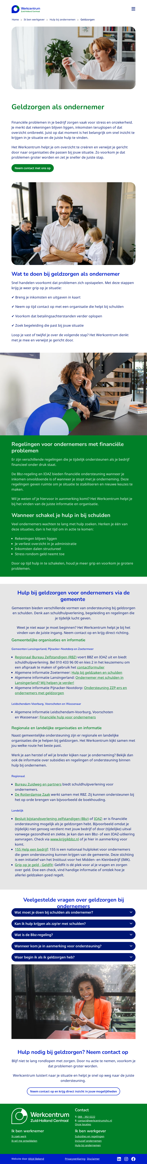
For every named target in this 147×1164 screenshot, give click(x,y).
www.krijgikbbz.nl (64, 839)
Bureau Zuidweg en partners (38, 784)
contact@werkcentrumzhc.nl (95, 1120)
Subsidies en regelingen (89, 1136)
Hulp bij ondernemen (88, 1145)
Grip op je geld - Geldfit (34, 864)
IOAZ (98, 818)
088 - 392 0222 (86, 1116)
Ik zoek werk (18, 1136)
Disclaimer (93, 1158)
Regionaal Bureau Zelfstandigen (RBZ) (46, 657)
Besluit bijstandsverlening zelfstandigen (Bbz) (52, 818)
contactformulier (91, 667)
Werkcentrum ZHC (25, 9)
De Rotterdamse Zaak (32, 794)
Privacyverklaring (75, 1158)
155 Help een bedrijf (31, 849)
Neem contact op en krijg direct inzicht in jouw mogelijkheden (73, 1091)
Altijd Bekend (36, 1158)
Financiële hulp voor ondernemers (68, 717)
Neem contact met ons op (33, 168)
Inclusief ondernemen (88, 1140)
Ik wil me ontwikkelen (24, 1140)
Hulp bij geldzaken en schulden (97, 672)
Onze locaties (83, 1124)
